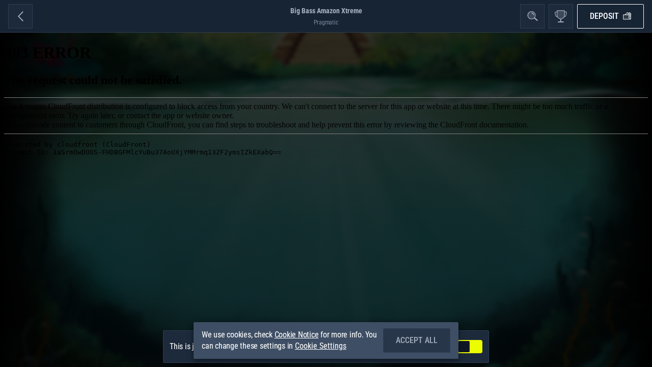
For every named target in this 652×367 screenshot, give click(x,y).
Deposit (604, 16)
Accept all (417, 340)
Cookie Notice (297, 334)
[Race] (561, 16)
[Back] (20, 16)
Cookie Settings (320, 346)
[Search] (532, 16)
